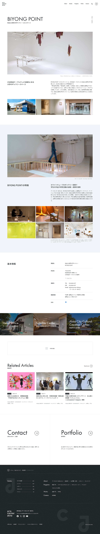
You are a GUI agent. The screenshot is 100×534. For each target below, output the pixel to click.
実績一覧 (54, 491)
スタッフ (81, 481)
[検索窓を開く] (92, 4)
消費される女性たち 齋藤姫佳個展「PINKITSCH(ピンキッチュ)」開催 (17, 397)
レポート (38, 393)
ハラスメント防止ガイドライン (32, 524)
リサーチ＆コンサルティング (63, 484)
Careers (87, 3)
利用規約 (40, 524)
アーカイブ (84, 484)
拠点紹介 (66, 481)
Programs (76, 3)
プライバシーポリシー (22, 524)
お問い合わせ (9, 524)
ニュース (9, 393)
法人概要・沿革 (74, 481)
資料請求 (14, 524)
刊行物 (59, 491)
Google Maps (69, 278)
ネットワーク (87, 481)
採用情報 (54, 495)
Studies (70, 3)
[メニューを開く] (96, 4)
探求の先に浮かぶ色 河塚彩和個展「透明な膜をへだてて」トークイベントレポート (50, 397)
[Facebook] (66, 302)
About (65, 3)
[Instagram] (24, 516)
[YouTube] (27, 516)
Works (82, 3)
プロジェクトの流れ (56, 488)
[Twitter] (21, 516)
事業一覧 (54, 484)
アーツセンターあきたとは (57, 481)
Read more (86, 366)
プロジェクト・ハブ (76, 484)
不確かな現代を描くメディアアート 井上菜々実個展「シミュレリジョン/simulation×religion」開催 (78, 397)
